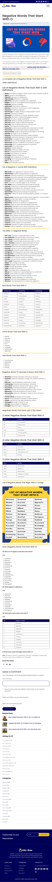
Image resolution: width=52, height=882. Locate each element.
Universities (5, 816)
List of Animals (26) (6, 746)
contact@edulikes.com (14, 1)
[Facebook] (37, 2)
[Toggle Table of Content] (18, 73)
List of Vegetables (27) (7, 771)
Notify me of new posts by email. (12, 703)
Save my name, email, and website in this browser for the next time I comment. (24, 690)
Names (4, 802)
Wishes (4, 819)
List (8, 23)
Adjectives (4, 782)
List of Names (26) (6, 754)
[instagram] (48, 2)
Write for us (7, 868)
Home (4, 23)
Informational (5, 799)
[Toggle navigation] (48, 6)
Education (4, 793)
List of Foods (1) (5, 749)
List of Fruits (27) (6, 751)
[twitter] (41, 2)
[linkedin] (39, 2)
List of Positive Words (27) (8, 765)
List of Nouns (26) (6, 760)
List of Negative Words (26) (8, 757)
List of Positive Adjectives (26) (9, 763)
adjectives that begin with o (11, 69)
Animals (4, 785)
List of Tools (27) (6, 768)
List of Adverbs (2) (6, 743)
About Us (7, 866)
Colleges (4, 791)
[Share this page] (10, 664)
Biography (4, 788)
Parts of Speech (6, 810)
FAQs (5, 873)
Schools (4, 813)
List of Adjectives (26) (7, 740)
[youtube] (43, 2)
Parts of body (5, 808)
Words (3, 822)
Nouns (3, 805)
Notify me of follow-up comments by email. (15, 697)
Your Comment (7, 679)
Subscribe (44, 834)
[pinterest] (45, 2)
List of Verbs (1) (5, 774)
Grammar (4, 796)
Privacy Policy (8, 871)
